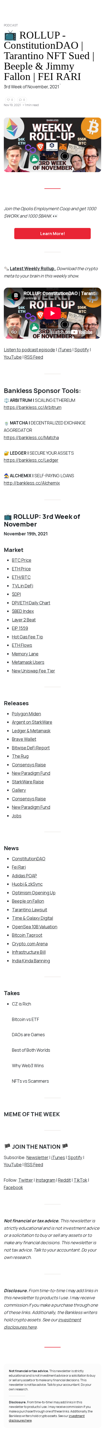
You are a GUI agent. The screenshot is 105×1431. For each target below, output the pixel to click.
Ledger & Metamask (31, 731)
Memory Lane (25, 654)
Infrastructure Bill (29, 952)
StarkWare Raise (28, 782)
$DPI (16, 594)
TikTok (80, 1180)
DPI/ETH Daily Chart (31, 603)
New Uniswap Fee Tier (33, 671)
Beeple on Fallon (28, 901)
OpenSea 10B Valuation (34, 927)
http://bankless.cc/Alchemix (32, 483)
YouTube (13, 357)
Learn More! (52, 233)
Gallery (19, 790)
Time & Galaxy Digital (32, 918)
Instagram (45, 1180)
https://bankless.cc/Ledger (31, 460)
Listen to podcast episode (29, 350)
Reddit (64, 1180)
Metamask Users (28, 662)
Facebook (13, 1187)
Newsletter (37, 1157)
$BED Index (23, 611)
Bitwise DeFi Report (31, 748)
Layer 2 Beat (24, 620)
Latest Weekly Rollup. (33, 268)
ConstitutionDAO (28, 859)
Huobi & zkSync (27, 884)
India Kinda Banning (31, 961)
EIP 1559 (20, 628)
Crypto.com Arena (30, 944)
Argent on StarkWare (32, 722)
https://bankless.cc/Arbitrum (32, 407)
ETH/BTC (21, 577)
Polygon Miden (26, 714)
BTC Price (21, 560)
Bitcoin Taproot (27, 935)
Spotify (81, 350)
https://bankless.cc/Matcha (31, 437)
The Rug (20, 756)
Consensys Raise (29, 765)
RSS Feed (33, 357)
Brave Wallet (24, 739)
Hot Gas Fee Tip (27, 637)
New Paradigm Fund (31, 773)
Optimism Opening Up (34, 893)
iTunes (65, 350)
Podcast (11, 25)
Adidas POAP (24, 876)
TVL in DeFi (22, 586)
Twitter (25, 1180)
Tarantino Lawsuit (29, 910)
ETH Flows (22, 645)
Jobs (16, 816)
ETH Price (21, 569)
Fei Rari (19, 867)
